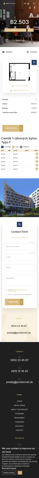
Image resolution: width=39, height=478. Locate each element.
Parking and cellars (21, 90)
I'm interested (11, 128)
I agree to (18, 290)
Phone (9, 267)
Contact (19, 430)
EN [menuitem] (28, 3)
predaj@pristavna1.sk (19, 332)
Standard (8, 52)
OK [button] (20, 473)
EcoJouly (19, 426)
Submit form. (13, 302)
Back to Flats (20, 40)
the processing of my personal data (18, 290)
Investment (19, 418)
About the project (19, 409)
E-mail (9, 257)
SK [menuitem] (25, 3)
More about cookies (9, 468)
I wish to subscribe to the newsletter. (19, 294)
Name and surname (13, 246)
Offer (19, 401)
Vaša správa (10, 278)
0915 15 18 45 (19, 371)
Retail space (19, 405)
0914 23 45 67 (19, 326)
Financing (33, 52)
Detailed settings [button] (9, 473)
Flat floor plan (21, 86)
